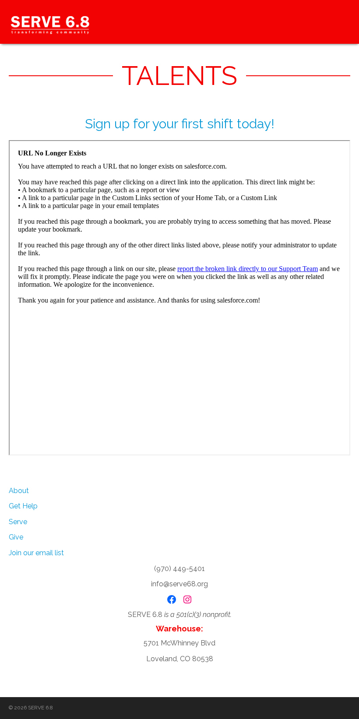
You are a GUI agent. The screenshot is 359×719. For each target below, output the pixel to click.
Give (16, 537)
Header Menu (341, 22)
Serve (18, 522)
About (19, 490)
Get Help (23, 506)
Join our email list (36, 553)
